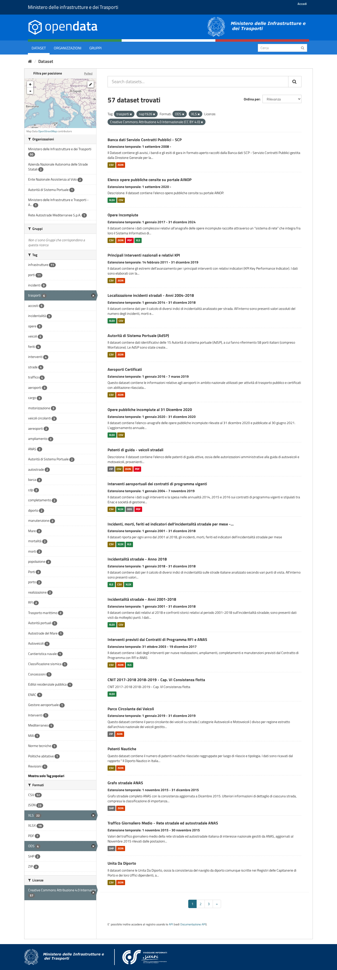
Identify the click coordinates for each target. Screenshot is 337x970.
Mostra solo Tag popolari (46, 775)
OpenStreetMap (47, 131)
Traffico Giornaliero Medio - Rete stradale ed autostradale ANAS (163, 823)
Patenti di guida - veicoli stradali (135, 450)
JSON (121, 165)
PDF (129, 240)
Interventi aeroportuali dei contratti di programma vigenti (157, 484)
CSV (111, 165)
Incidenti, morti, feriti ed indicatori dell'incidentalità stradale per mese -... (171, 524)
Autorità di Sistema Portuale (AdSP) (138, 335)
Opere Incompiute (123, 215)
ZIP (111, 469)
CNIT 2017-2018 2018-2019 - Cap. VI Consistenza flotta (156, 680)
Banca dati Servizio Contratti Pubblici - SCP (145, 140)
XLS (138, 240)
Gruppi (95, 48)
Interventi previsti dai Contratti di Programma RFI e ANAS (157, 639)
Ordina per (252, 99)
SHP (111, 808)
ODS (129, 509)
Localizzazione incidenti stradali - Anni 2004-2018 (151, 295)
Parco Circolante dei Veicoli (131, 709)
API (171, 924)
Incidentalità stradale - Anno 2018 (137, 559)
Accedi (302, 3)
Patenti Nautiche (122, 749)
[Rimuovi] (131, 114)
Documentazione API (193, 924)
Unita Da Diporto (122, 863)
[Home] (30, 61)
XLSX (112, 200)
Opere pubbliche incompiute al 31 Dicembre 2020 (150, 409)
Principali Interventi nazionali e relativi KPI (144, 255)
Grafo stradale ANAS (125, 783)
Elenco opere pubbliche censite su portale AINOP (149, 180)
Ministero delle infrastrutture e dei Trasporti (73, 7)
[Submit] (302, 47)
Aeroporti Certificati (125, 369)
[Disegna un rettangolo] (90, 84)
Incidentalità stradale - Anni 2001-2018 (142, 599)
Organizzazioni (67, 48)
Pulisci (88, 73)
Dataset (39, 48)
